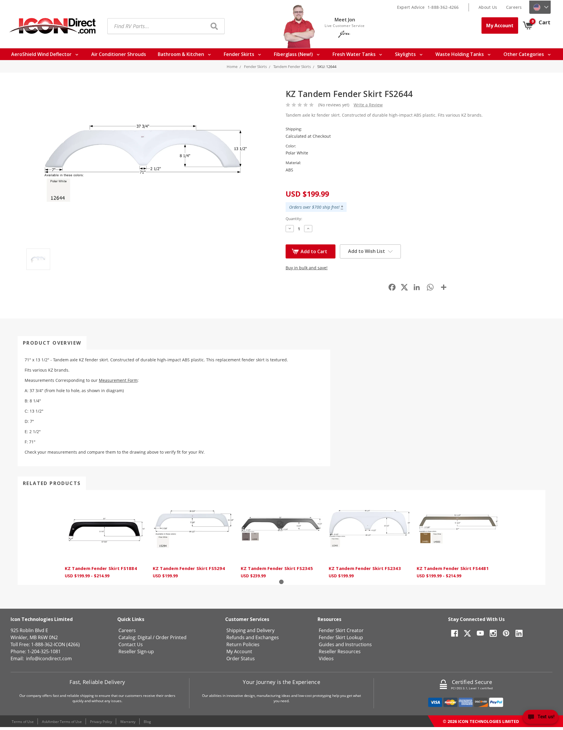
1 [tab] (281, 582)
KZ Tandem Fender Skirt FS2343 (365, 568)
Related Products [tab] (52, 483)
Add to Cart (314, 251)
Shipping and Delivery (250, 630)
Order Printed (171, 637)
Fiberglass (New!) (294, 54)
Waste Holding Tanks (460, 54)
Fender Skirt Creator (341, 630)
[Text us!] (540, 718)
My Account (499, 25)
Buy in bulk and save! (307, 267)
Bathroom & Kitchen (181, 54)
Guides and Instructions (345, 644)
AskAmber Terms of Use (62, 721)
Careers (514, 7)
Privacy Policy (101, 721)
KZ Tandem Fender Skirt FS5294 (189, 568)
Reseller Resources (340, 651)
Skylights (406, 54)
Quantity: (294, 218)
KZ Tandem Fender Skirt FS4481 (453, 568)
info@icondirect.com (49, 658)
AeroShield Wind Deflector (42, 54)
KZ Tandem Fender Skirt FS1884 (101, 568)
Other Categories (524, 54)
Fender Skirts (239, 54)
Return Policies (243, 644)
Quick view (105, 529)
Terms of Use (23, 721)
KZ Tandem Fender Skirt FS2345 (277, 568)
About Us (488, 7)
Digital (145, 637)
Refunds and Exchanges (252, 637)
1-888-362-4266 (443, 7)
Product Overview (52, 343)
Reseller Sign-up (136, 651)
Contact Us (130, 644)
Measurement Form (118, 380)
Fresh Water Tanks (355, 54)
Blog (147, 721)
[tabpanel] (106, 537)
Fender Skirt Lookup (341, 637)
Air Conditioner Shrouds (118, 54)
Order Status (240, 658)
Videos (326, 658)
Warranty (127, 721)
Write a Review (368, 105)
